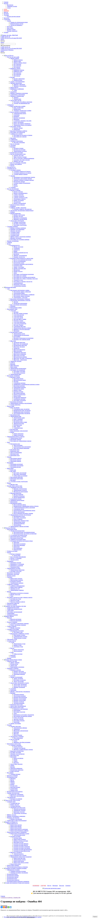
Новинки (6, 10)
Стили (9, 7)
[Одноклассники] (4, 907)
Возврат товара (11, 29)
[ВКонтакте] (2, 907)
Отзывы (6, 32)
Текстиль (61, 885)
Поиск (2, 39)
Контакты (6, 18)
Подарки (6, 13)
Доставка (6, 15)
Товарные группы (12, 6)
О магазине (7, 19)
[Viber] (6, 907)
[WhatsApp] (8, 907)
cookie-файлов (30, 917)
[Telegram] (11, 907)
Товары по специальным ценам (19, 22)
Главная (6, 2)
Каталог (6, 3)
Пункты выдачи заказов (13, 16)
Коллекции (10, 5)
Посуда (49, 885)
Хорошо (95, 916)
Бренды (6, 12)
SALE (5, 9)
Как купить (10, 28)
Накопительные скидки (16, 23)
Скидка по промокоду (16, 25)
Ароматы (67, 885)
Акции (9, 20)
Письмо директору (12, 31)
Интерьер (55, 885)
